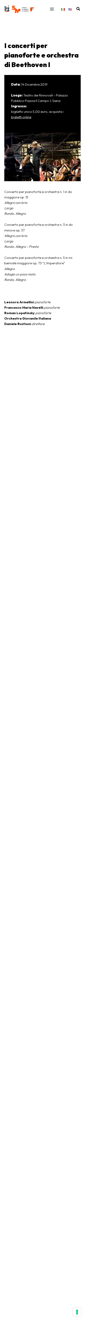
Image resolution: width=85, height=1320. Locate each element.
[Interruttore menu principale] (52, 9)
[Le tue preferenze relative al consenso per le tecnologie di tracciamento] (77, 1312)
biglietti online (21, 117)
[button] (78, 9)
